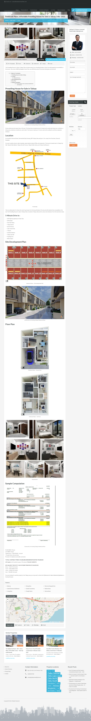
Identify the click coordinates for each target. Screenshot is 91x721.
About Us (7, 666)
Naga (58, 688)
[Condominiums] (73, 109)
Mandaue (56, 686)
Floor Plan (14, 80)
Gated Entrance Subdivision (13, 588)
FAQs (69, 10)
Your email (72, 67)
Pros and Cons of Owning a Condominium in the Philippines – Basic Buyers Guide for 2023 (78, 690)
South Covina (10, 577)
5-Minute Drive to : (17, 77)
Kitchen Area (48, 588)
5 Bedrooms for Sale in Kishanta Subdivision (53, 575)
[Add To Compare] (5, 29)
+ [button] (7, 599)
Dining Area (28, 586)
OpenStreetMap (56, 621)
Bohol (49, 670)
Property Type (72, 106)
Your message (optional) (75, 77)
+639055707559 (81, 10)
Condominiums (33, 10)
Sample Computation (16, 82)
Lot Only (53, 10)
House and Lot (24, 10)
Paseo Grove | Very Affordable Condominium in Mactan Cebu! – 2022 (33, 650)
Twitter (28, 625)
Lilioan (49, 685)
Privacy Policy (8, 671)
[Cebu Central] (81, 111)
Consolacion (51, 683)
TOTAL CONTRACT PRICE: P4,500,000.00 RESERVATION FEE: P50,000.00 (25, 84)
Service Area (48, 591)
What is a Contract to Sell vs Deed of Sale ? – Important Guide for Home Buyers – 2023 (77, 676)
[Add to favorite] (7, 29)
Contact (6, 673)
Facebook (19, 625)
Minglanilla (51, 688)
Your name (72, 62)
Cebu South (12, 20)
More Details (17, 656)
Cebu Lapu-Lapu (54, 676)
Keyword (80, 126)
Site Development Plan (16, 79)
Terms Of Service (8, 669)
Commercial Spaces (44, 10)
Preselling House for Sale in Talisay (19, 75)
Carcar (53, 670)
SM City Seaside (20, 69)
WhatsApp (36, 625)
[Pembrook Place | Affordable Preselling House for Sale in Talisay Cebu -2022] (34, 608)
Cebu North (52, 678)
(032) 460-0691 (78, 52)
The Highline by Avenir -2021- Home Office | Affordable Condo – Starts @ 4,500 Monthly (14, 650)
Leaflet (51, 621)
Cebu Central (54, 673)
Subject (71, 72)
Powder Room (29, 591)
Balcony (9, 586)
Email (44, 625)
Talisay (18, 20)
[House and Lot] (73, 111)
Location (13, 76)
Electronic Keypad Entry (50, 586)
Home (17, 10)
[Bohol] (81, 109)
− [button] (7, 601)
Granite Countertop (30, 588)
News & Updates (61, 10)
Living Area (9, 591)
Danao (58, 683)
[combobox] (72, 114)
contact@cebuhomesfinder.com (19, 1)
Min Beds (71, 126)
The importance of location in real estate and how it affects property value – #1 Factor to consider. (77, 685)
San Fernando (51, 690)
